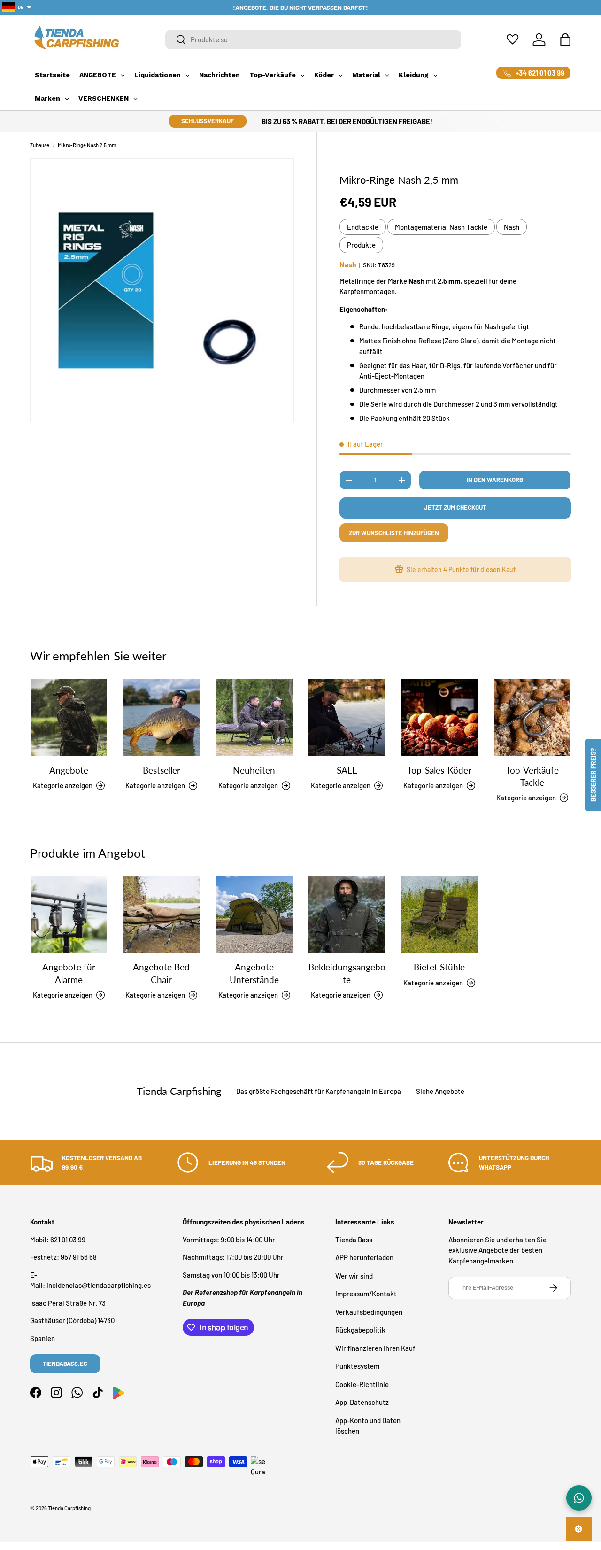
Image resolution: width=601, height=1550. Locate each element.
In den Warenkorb (495, 479)
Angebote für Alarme (68, 973)
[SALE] (346, 717)
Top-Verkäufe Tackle (532, 776)
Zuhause (39, 145)
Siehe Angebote (440, 1091)
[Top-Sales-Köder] (439, 717)
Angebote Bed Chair (161, 973)
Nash (511, 227)
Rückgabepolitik (360, 1329)
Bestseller (161, 770)
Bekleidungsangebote (346, 973)
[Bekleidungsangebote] (346, 914)
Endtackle (362, 227)
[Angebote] (69, 717)
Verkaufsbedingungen (368, 1312)
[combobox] (313, 39)
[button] (565, 39)
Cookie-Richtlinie (362, 1384)
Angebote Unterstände (254, 973)
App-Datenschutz (362, 1402)
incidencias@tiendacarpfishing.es (98, 1285)
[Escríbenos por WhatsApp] (579, 1498)
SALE (347, 770)
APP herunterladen (364, 1257)
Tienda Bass (353, 1239)
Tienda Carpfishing (69, 1508)
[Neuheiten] (254, 717)
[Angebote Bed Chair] (161, 914)
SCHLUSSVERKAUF (207, 120)
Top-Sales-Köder (439, 770)
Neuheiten (254, 770)
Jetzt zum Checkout (455, 507)
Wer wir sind (354, 1275)
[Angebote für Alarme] (69, 914)
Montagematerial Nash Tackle (441, 227)
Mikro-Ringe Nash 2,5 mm (87, 145)
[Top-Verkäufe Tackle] (532, 717)
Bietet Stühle (439, 967)
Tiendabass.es (65, 1363)
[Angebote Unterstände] (254, 914)
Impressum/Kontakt (366, 1293)
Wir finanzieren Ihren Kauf (375, 1348)
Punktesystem (357, 1366)
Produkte (361, 244)
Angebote (68, 770)
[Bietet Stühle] (439, 914)
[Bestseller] (161, 717)
